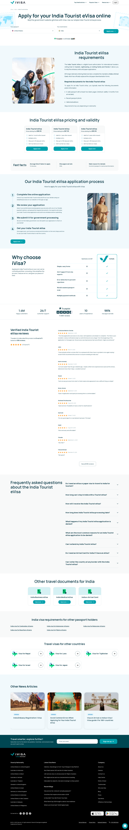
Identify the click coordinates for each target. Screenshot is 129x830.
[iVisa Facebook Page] (30, 813)
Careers (100, 770)
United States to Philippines (19, 805)
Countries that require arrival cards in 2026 (56, 794)
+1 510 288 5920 (114, 822)
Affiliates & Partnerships (105, 802)
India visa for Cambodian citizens (22, 626)
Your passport (15, 27)
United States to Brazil (17, 774)
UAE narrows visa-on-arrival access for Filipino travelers (60, 774)
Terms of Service (83, 822)
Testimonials (102, 784)
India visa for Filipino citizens (56, 630)
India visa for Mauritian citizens (21, 630)
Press (99, 795)
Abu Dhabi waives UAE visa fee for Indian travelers (58, 770)
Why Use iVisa (102, 788)
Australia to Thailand (16, 781)
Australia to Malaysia (16, 802)
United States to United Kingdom (20, 767)
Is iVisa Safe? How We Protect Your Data (55, 798)
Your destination (62, 27)
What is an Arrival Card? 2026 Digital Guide (56, 805)
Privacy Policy (92, 822)
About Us (100, 767)
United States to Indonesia (18, 795)
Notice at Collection (102, 822)
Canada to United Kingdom (18, 784)
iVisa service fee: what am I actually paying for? (57, 791)
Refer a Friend (102, 781)
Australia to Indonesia (17, 770)
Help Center (101, 777)
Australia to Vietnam (16, 777)
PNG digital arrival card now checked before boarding (59, 777)
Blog (99, 791)
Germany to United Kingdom (19, 791)
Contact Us (101, 774)
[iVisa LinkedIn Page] (24, 813)
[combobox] (33, 30)
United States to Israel (17, 788)
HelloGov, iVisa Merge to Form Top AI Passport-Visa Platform (61, 767)
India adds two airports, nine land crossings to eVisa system (61, 781)
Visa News (101, 798)
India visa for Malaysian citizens (94, 626)
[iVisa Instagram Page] (21, 813)
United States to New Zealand (19, 798)
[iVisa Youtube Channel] (27, 813)
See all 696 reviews (87, 464)
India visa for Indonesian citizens (58, 626)
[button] (80, 2)
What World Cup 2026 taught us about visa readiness (59, 801)
